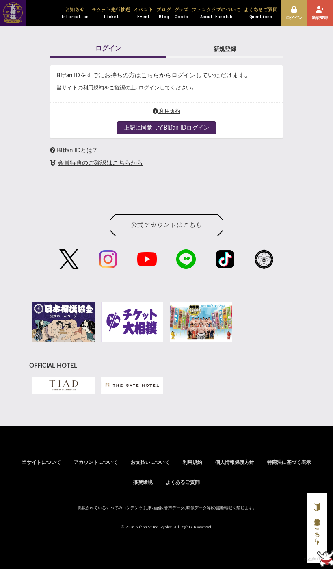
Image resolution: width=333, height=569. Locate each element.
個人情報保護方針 (234, 462)
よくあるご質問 (183, 482)
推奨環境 (143, 482)
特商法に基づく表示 (289, 462)
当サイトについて (41, 462)
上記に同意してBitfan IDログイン (166, 128)
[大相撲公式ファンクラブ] (13, 20)
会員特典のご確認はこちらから (100, 163)
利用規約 (169, 111)
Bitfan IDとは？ (77, 150)
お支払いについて (150, 462)
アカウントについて (96, 462)
